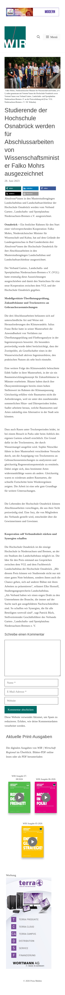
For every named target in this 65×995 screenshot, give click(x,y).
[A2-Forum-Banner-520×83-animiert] (32, 15)
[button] (38, 37)
